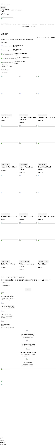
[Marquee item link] (28, 222)
